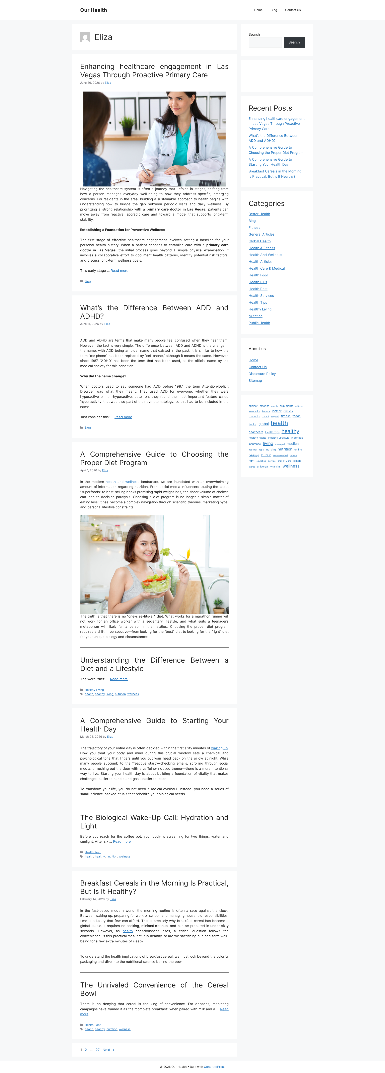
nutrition (120, 694)
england (275, 416)
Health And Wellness (265, 255)
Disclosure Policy (262, 374)
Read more (119, 271)
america (264, 405)
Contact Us (293, 10)
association (254, 411)
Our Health (93, 10)
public (266, 455)
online (298, 449)
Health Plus (258, 282)
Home (258, 10)
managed (280, 444)
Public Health (259, 323)
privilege (254, 455)
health (89, 694)
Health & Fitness (262, 248)
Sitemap (255, 381)
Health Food (258, 275)
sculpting (261, 461)
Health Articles (261, 262)
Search (254, 34)
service (272, 461)
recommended (280, 455)
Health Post (93, 852)
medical (293, 443)
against (253, 405)
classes (288, 411)
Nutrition (255, 316)
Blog (274, 10)
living (109, 694)
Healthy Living (94, 689)
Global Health (260, 241)
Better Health (259, 214)
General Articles (262, 234)
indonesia (297, 437)
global (263, 424)
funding (252, 424)
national (253, 449)
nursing (271, 449)
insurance (255, 443)
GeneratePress (214, 1067)
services (284, 460)
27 (98, 1050)
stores (252, 466)
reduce (293, 455)
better (277, 411)
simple (297, 460)
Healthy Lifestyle (278, 437)
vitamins (275, 466)
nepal (261, 449)
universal (262, 466)
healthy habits (257, 437)
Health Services (261, 296)
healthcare (256, 432)
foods (297, 416)
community (254, 416)
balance (266, 411)
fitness (286, 416)
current (265, 416)
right (251, 460)
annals (274, 406)
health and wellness (122, 482)
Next (108, 1050)
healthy (100, 694)
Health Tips (258, 302)
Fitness (254, 228)
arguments (286, 405)
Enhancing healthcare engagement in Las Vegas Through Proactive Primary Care (154, 70)
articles (299, 406)
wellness (133, 694)
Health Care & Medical (267, 268)
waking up (219, 748)
